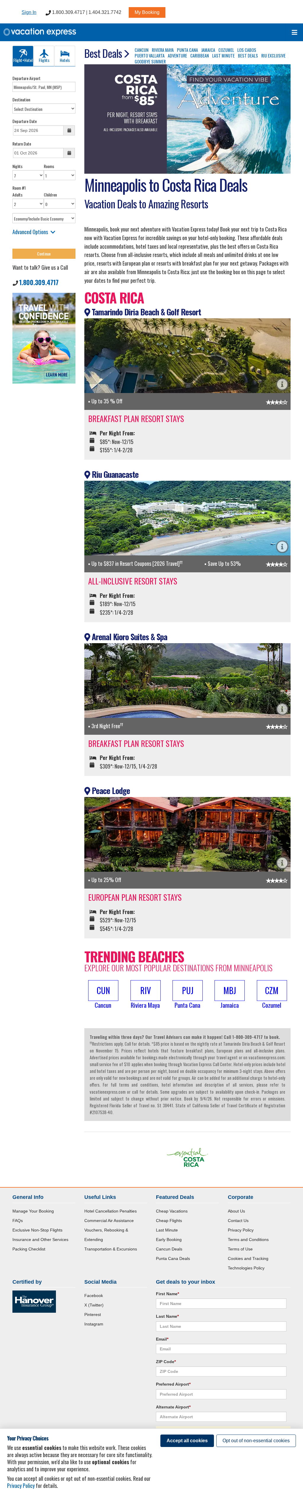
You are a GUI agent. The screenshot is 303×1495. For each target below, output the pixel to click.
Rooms (49, 166)
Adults (17, 194)
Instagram (93, 1324)
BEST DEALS (248, 55)
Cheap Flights (169, 1220)
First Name (167, 1293)
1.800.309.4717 (39, 282)
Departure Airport (26, 78)
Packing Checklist (28, 1249)
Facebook (93, 1295)
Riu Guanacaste (114, 474)
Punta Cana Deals (173, 1258)
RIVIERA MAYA (163, 50)
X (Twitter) (94, 1305)
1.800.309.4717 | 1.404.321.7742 (86, 12)
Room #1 (19, 188)
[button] (103, 995)
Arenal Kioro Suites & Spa (128, 637)
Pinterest (92, 1314)
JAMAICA (208, 50)
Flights (44, 60)
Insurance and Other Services (40, 1239)
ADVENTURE (177, 55)
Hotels (65, 60)
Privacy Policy (241, 1230)
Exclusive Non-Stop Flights (37, 1230)
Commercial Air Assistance (109, 1220)
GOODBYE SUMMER (150, 61)
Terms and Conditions (248, 1239)
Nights (17, 166)
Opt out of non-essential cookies (256, 1440)
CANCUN (142, 50)
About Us (236, 1211)
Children (50, 194)
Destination (21, 99)
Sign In (29, 12)
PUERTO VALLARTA (150, 55)
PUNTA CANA (187, 50)
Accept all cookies (187, 1440)
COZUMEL (226, 50)
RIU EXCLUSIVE (273, 55)
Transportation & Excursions (110, 1249)
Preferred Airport (173, 1384)
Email (162, 1339)
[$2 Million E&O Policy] (34, 1301)
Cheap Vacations (172, 1211)
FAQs (17, 1220)
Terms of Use (240, 1249)
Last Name (167, 1316)
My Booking (147, 12)
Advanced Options (30, 232)
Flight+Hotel (23, 60)
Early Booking (169, 1239)
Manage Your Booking (33, 1211)
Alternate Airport (173, 1407)
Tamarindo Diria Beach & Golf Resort (145, 312)
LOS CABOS (246, 50)
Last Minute (167, 1230)
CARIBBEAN (199, 55)
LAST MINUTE (223, 55)
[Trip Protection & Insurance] (43, 337)
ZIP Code (166, 1361)
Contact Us (238, 1220)
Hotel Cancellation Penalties (110, 1211)
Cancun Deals (169, 1249)
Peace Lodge (110, 790)
